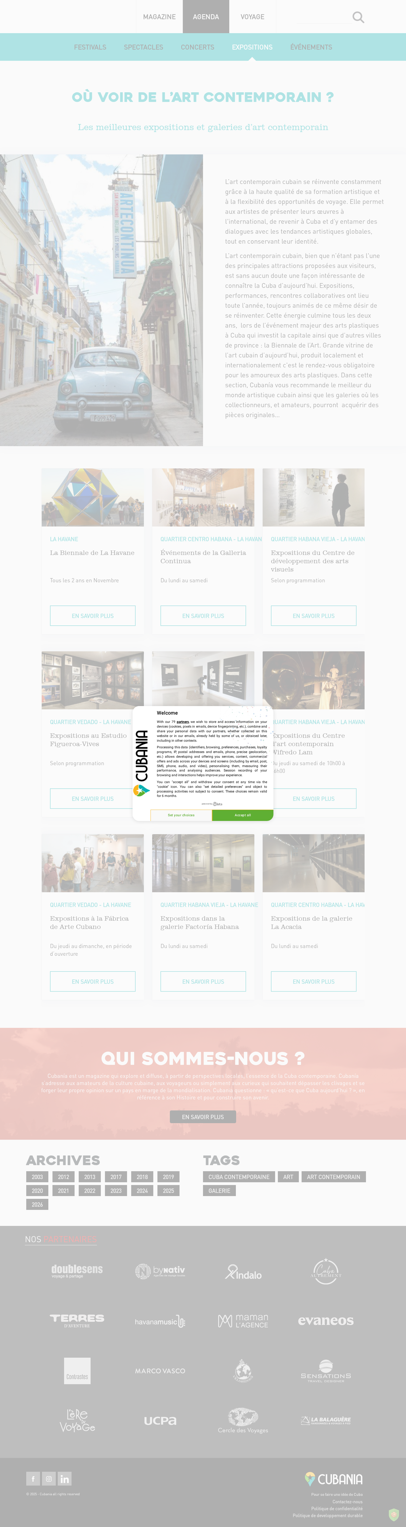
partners (183, 722)
